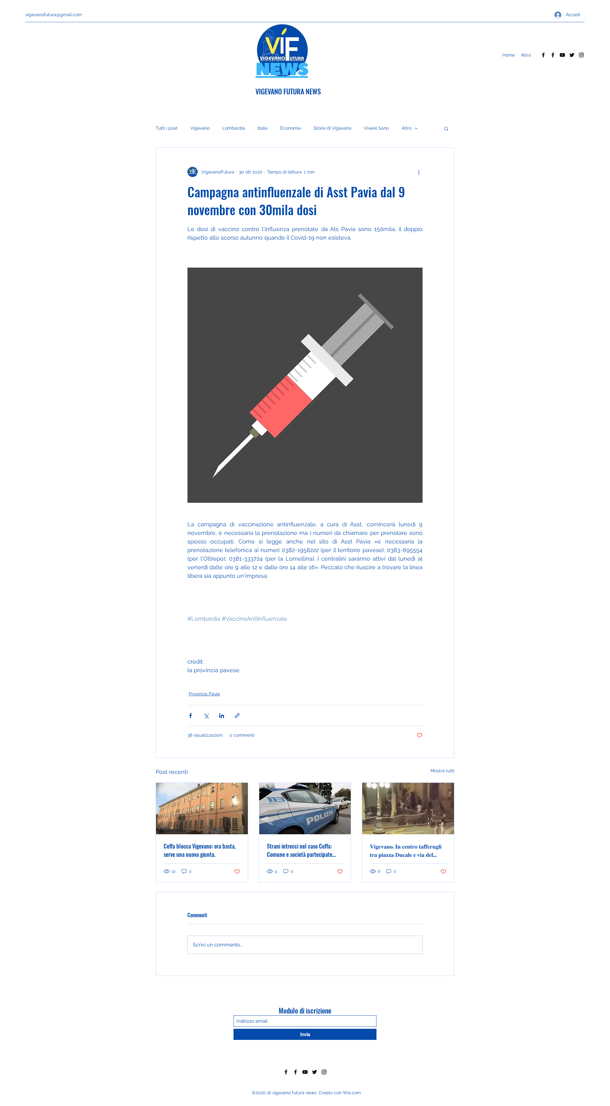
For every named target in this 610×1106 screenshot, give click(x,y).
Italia (263, 128)
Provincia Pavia (204, 693)
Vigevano (200, 128)
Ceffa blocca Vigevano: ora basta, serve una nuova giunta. (200, 850)
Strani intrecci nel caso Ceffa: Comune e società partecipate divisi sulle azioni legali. (299, 850)
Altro (406, 128)
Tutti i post (167, 128)
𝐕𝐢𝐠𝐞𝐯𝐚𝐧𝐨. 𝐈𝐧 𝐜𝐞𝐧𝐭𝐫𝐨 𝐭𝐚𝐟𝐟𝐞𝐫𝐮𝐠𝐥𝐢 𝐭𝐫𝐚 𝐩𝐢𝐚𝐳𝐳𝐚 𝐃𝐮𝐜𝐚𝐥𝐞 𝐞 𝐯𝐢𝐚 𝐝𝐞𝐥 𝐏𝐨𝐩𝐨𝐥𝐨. (406, 850)
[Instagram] (581, 55)
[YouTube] (562, 55)
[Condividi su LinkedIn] (222, 716)
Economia (290, 128)
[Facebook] (543, 55)
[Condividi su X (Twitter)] (206, 716)
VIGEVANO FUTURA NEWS (288, 91)
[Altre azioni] (419, 172)
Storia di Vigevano (332, 128)
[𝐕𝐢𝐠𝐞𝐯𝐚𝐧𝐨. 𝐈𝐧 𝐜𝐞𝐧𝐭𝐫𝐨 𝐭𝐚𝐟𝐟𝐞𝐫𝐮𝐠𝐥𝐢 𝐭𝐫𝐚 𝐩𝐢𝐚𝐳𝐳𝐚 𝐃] (408, 808)
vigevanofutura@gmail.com (53, 14)
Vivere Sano (376, 128)
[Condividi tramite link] (237, 716)
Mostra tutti (442, 770)
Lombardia (233, 128)
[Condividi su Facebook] (190, 716)
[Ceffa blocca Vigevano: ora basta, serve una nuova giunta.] (202, 808)
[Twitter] (572, 55)
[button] (446, 128)
